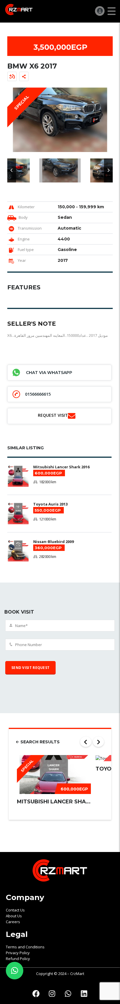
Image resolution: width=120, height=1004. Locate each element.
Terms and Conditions (25, 947)
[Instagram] (52, 993)
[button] (11, 170)
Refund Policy (18, 958)
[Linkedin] (84, 993)
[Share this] (24, 76)
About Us (14, 915)
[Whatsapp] (68, 993)
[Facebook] (36, 993)
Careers (13, 921)
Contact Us (15, 910)
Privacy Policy (18, 952)
